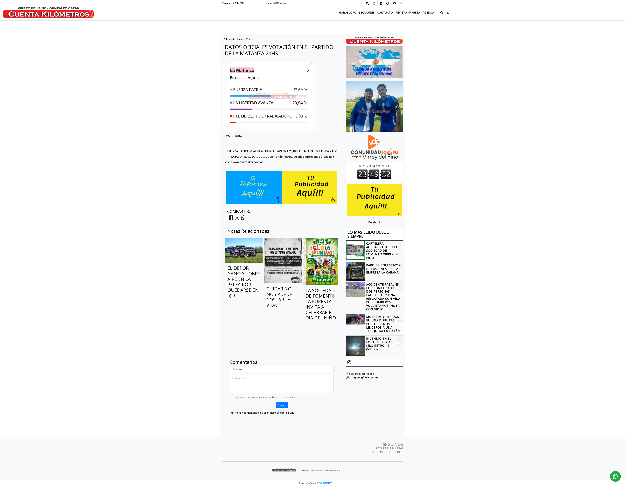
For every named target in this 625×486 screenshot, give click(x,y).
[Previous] (230, 296)
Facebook (374, 222)
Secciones (367, 12)
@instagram (369, 377)
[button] (367, 3)
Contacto (385, 12)
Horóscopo (347, 12)
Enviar (281, 405)
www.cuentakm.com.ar (248, 162)
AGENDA (428, 12)
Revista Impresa (408, 12)
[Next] (333, 296)
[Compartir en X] (237, 218)
